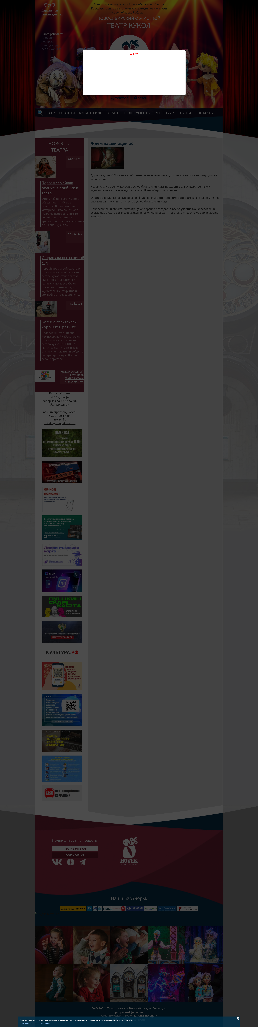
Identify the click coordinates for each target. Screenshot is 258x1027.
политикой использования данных (35, 1023)
